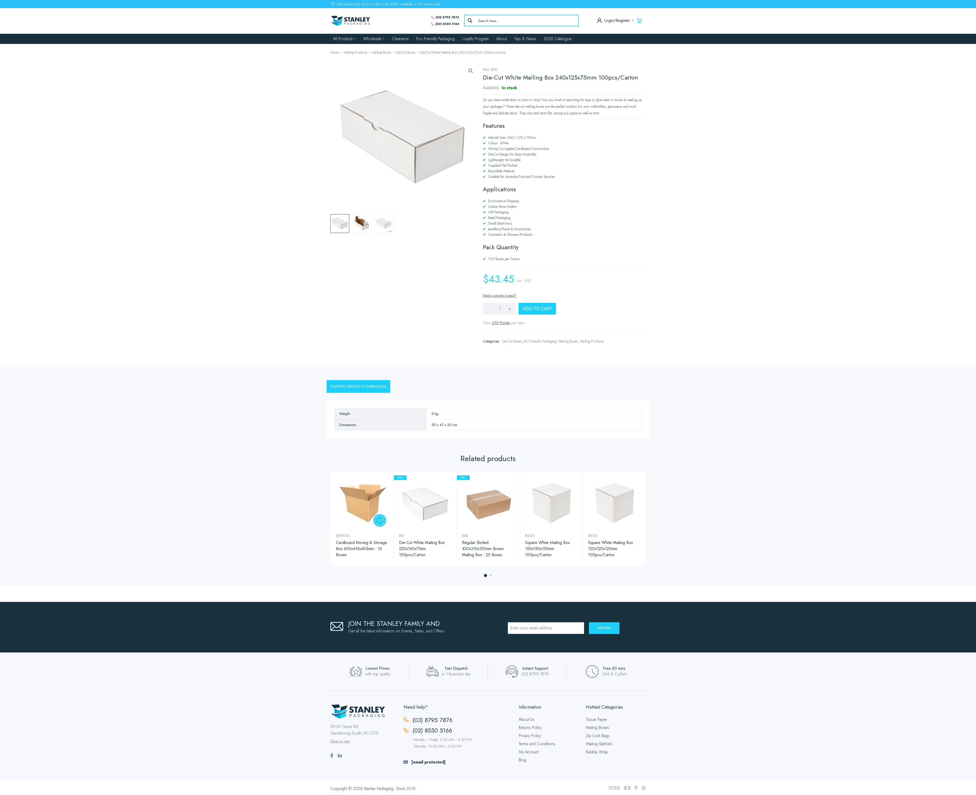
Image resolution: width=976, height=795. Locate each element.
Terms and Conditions (537, 744)
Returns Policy (530, 727)
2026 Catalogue (558, 39)
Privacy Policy (530, 736)
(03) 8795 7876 (447, 17)
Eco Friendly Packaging (435, 39)
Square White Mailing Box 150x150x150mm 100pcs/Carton (547, 549)
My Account (529, 752)
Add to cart (537, 308)
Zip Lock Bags (597, 736)
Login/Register (617, 20)
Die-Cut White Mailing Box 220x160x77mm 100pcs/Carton (422, 549)
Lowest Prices (377, 668)
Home (334, 52)
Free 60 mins (614, 668)
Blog (522, 760)
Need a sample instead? (499, 295)
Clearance (400, 39)
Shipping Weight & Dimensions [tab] (358, 386)
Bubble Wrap (597, 752)
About (501, 39)
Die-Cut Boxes (406, 52)
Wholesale (372, 39)
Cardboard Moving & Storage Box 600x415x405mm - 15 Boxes (361, 549)
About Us (526, 719)
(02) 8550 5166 (447, 24)
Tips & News (525, 39)
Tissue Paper (596, 719)
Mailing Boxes (381, 52)
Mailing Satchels (599, 744)
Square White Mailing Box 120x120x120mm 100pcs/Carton (610, 549)
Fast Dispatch (456, 668)
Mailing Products (355, 52)
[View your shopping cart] (640, 20)
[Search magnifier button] (470, 20)
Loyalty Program (475, 39)
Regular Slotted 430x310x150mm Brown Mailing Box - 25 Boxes (483, 549)
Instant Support (535, 668)
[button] (470, 70)
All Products (343, 39)
